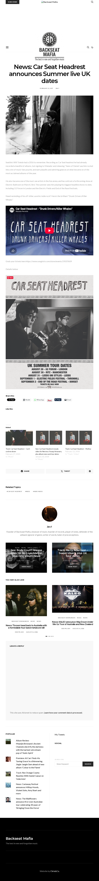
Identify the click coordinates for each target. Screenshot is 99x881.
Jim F (57, 88)
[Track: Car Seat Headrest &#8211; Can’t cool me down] (19, 438)
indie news (38, 491)
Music (17, 548)
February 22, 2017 (46, 88)
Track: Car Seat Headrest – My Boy (78, 449)
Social (58, 743)
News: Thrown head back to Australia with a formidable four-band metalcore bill (26, 626)
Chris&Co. (54, 871)
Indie (28, 491)
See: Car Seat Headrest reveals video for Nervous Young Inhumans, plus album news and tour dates (48, 451)
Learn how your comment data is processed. (63, 712)
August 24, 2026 (32, 632)
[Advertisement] (49, 23)
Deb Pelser (19, 632)
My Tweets (60, 734)
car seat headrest (15, 491)
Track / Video (32, 548)
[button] (92, 47)
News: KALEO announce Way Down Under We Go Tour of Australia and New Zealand (72, 623)
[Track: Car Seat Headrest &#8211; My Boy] (78, 438)
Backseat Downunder (20, 621)
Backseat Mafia (19, 838)
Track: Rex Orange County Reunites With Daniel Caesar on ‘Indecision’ (30, 775)
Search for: (59, 759)
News (23, 548)
